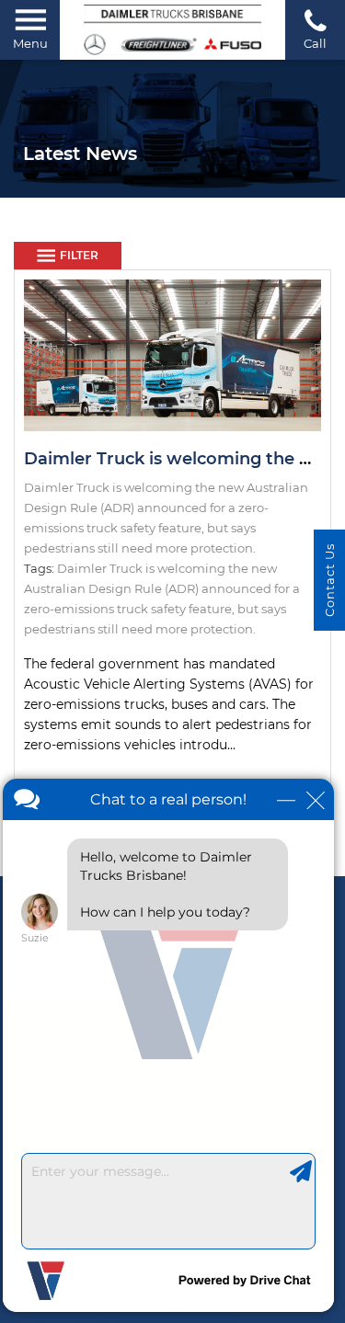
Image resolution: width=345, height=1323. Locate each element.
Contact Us (329, 580)
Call (315, 43)
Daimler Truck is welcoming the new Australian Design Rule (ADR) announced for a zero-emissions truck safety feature (162, 588)
